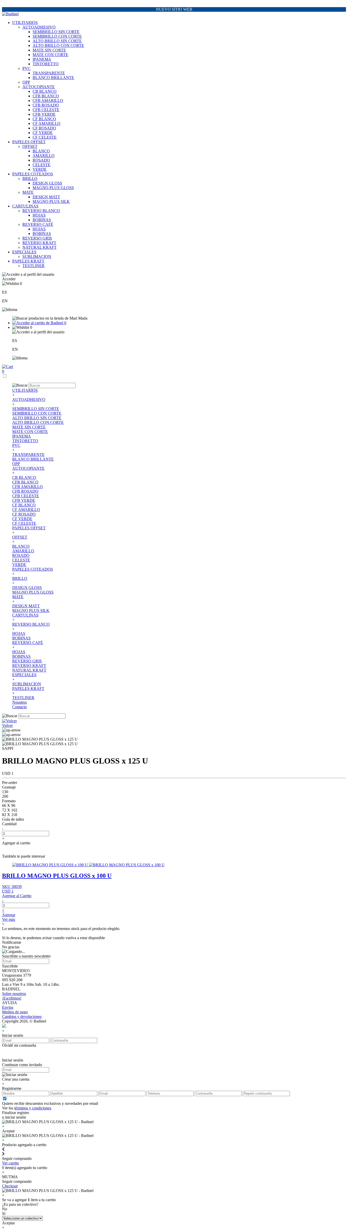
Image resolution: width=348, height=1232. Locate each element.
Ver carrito (10, 1163)
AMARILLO (44, 155)
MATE (28, 192)
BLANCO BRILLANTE (53, 77)
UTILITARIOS (25, 22)
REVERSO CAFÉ (37, 224)
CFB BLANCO (46, 96)
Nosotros (19, 702)
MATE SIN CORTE (49, 50)
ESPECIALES (24, 252)
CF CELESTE (45, 137)
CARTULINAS (25, 206)
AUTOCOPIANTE (38, 87)
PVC (26, 68)
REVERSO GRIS (37, 238)
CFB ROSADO (46, 105)
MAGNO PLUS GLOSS (53, 188)
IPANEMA (42, 59)
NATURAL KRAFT (39, 247)
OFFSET (29, 146)
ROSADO (41, 160)
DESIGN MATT (46, 197)
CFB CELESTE (46, 110)
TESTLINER (33, 266)
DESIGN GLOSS (47, 183)
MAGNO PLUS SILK (51, 201)
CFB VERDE (44, 114)
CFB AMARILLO (48, 100)
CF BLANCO (44, 119)
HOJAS (39, 215)
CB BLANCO (45, 91)
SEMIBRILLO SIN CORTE (56, 32)
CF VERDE (43, 132)
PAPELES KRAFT (28, 261)
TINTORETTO (46, 64)
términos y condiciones (32, 1108)
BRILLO (29, 178)
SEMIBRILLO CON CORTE (57, 36)
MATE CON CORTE (50, 55)
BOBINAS (42, 220)
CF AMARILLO (46, 123)
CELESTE (41, 165)
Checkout (10, 1186)
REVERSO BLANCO (41, 210)
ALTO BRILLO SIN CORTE (57, 41)
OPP (26, 82)
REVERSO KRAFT (39, 243)
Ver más (8, 919)
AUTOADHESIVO (39, 27)
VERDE (40, 169)
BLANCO (41, 151)
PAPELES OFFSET (29, 142)
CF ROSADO (44, 128)
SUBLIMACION (36, 256)
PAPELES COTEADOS (32, 174)
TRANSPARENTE (49, 73)
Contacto (19, 707)
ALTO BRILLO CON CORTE (58, 45)
